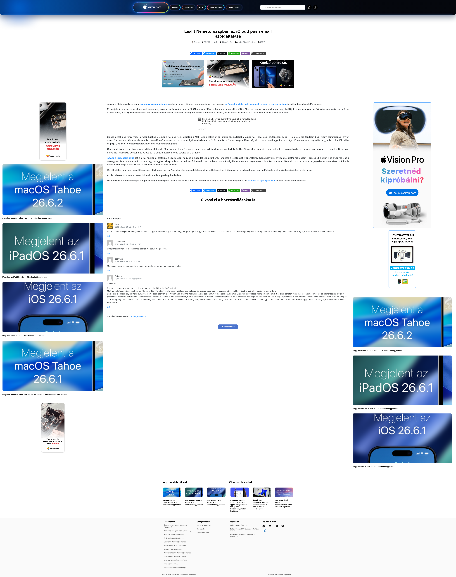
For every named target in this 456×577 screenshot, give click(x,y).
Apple (239, 42)
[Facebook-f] (264, 526)
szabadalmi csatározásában (154, 104)
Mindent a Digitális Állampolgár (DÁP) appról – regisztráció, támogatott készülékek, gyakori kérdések (238, 505)
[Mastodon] (283, 526)
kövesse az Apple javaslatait (262, 180)
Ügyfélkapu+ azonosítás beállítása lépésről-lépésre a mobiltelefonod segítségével (261, 504)
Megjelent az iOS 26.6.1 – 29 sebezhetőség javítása (23, 336)
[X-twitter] (270, 526)
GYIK (201, 7)
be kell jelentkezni (138, 316)
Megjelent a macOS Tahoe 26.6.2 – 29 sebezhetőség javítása (27, 218)
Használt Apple (216, 7)
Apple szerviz (234, 7)
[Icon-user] (315, 7)
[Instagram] (276, 526)
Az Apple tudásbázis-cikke (120, 158)
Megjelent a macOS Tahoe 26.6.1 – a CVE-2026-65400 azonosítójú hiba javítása (34, 395)
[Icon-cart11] (309, 7)
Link (108, 236)
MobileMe (252, 42)
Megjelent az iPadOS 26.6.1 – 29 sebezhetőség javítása (24, 277)
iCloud (245, 42)
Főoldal (175, 7)
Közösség (189, 7)
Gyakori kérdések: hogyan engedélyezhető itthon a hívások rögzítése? (283, 503)
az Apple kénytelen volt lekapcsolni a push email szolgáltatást (256, 104)
